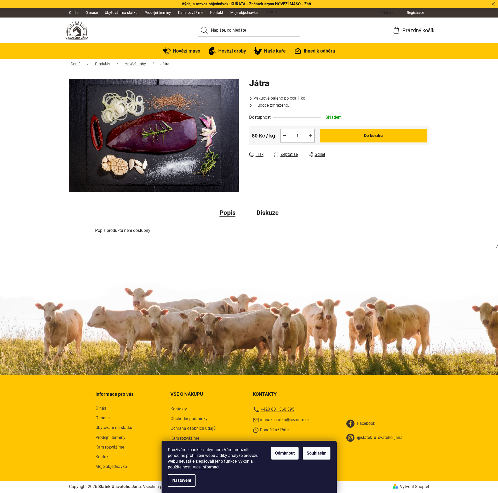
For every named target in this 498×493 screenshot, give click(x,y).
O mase (91, 12)
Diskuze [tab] (267, 212)
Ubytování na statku (121, 12)
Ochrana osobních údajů (193, 428)
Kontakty (178, 408)
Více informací (206, 467)
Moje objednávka (244, 12)
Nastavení (181, 480)
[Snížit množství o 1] (284, 135)
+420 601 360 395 (277, 409)
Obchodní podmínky (189, 418)
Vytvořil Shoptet (414, 486)
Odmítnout (285, 453)
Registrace (415, 12)
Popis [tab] (228, 212)
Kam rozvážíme (190, 12)
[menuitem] (181, 51)
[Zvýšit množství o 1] (310, 135)
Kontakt (216, 12)
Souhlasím (317, 453)
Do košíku (373, 135)
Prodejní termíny (158, 12)
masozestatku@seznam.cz (285, 419)
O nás (73, 12)
